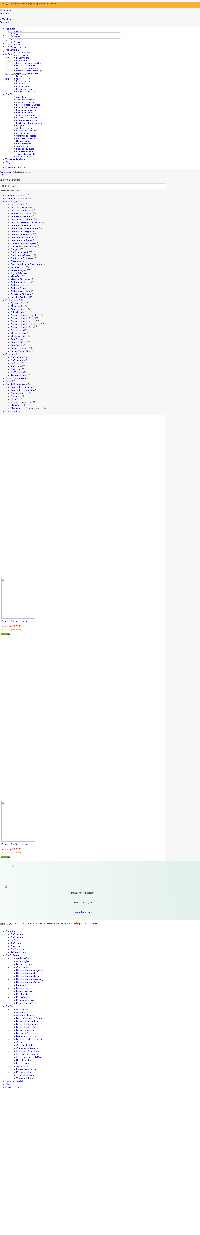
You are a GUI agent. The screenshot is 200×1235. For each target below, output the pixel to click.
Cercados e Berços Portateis (20, 198)
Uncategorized (12, 411)
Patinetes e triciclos (25, 151)
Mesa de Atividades (25, 148)
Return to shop (12, 79)
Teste (8, 381)
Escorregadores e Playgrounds (26, 264)
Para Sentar (17, 345)
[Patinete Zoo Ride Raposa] (18, 617)
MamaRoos (16, 405)
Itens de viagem (23, 143)
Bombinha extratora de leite (29, 123)
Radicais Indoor (18, 285)
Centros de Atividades (26, 130)
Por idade (10, 29)
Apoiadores (21, 97)
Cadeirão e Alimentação (27, 133)
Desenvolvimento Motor (27, 68)
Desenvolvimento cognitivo (28, 63)
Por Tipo (9, 94)
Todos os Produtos (15, 159)
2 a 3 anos (15, 39)
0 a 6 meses (16, 34)
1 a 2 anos (15, 36)
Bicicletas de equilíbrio (26, 120)
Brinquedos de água (25, 115)
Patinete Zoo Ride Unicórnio (15, 844)
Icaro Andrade (90, 923)
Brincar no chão (23, 58)
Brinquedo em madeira (26, 107)
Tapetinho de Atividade (16, 378)
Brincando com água (21, 231)
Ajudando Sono (23, 52)
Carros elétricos (19, 393)
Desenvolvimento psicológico (30, 70)
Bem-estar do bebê (25, 112)
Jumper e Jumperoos (21, 402)
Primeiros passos (24, 89)
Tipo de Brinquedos (15, 384)
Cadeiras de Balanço (15, 195)
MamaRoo (16, 276)
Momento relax (23, 78)
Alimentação (22, 55)
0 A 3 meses (16, 31)
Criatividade (21, 60)
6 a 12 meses (17, 44)
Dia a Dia (15, 399)
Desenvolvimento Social (27, 73)
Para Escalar (21, 83)
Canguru (20, 125)
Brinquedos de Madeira (22, 390)
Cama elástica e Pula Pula (27, 138)
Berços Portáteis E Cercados (29, 104)
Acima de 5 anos (18, 47)
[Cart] (8, 54)
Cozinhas (15, 396)
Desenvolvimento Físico (27, 65)
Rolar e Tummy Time (25, 91)
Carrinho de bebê (24, 128)
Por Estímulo (12, 50)
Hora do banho (23, 141)
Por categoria (5, 172)
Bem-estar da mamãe (26, 110)
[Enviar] (6, 40)
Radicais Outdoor (19, 288)
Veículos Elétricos (24, 156)
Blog (7, 162)
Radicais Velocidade (21, 291)
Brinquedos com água (22, 387)
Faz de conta (22, 76)
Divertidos (16, 261)
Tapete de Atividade (25, 154)
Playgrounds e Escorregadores (26, 408)
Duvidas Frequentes (83, 912)
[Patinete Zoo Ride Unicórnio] (18, 840)
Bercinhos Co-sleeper (26, 117)
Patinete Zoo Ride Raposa (14, 621)
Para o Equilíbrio (23, 86)
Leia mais (5, 634)
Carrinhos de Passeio (26, 136)
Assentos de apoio (25, 102)
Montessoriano (23, 81)
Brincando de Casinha (22, 234)
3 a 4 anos (15, 42)
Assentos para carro (25, 99)
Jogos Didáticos (23, 146)
